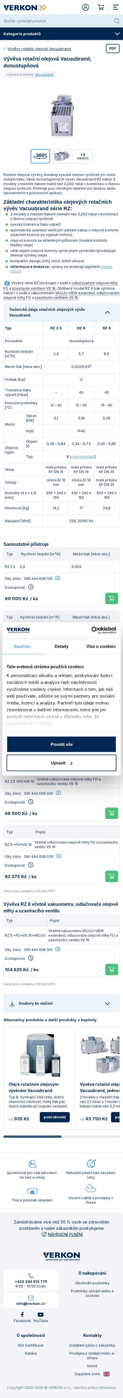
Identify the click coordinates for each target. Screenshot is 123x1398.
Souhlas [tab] (22, 646)
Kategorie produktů (22, 33)
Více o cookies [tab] (101, 646)
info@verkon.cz (30, 1303)
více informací (83, 456)
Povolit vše (62, 744)
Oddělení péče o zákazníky (92, 1345)
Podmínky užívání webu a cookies (92, 1293)
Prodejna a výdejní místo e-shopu (92, 1355)
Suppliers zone (88, 1374)
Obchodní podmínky (92, 1283)
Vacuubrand (44, 75)
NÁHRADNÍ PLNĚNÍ (65, 1234)
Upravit (58, 762)
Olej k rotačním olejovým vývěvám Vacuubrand (34, 1087)
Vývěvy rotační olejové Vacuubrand (39, 48)
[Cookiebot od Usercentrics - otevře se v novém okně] (91, 630)
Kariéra (31, 1353)
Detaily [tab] (62, 646)
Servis (92, 1366)
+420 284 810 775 (31, 1281)
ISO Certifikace (30, 1345)
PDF (112, 48)
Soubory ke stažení (36, 1003)
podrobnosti (55, 1117)
